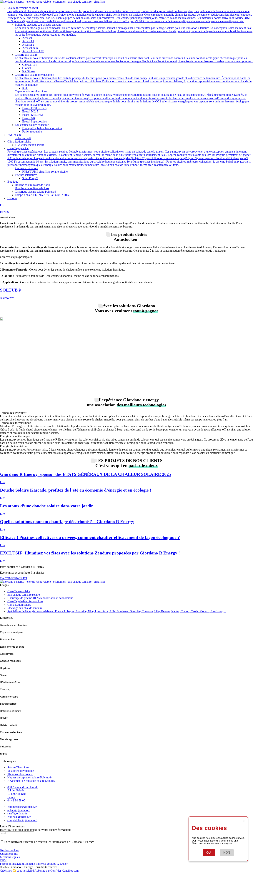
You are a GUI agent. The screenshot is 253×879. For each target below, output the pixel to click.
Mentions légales (10, 857)
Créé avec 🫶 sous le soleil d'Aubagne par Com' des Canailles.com (39, 870)
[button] (130, 14)
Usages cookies (9, 853)
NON (226, 852)
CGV (3, 860)
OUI (209, 852)
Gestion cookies (9, 850)
